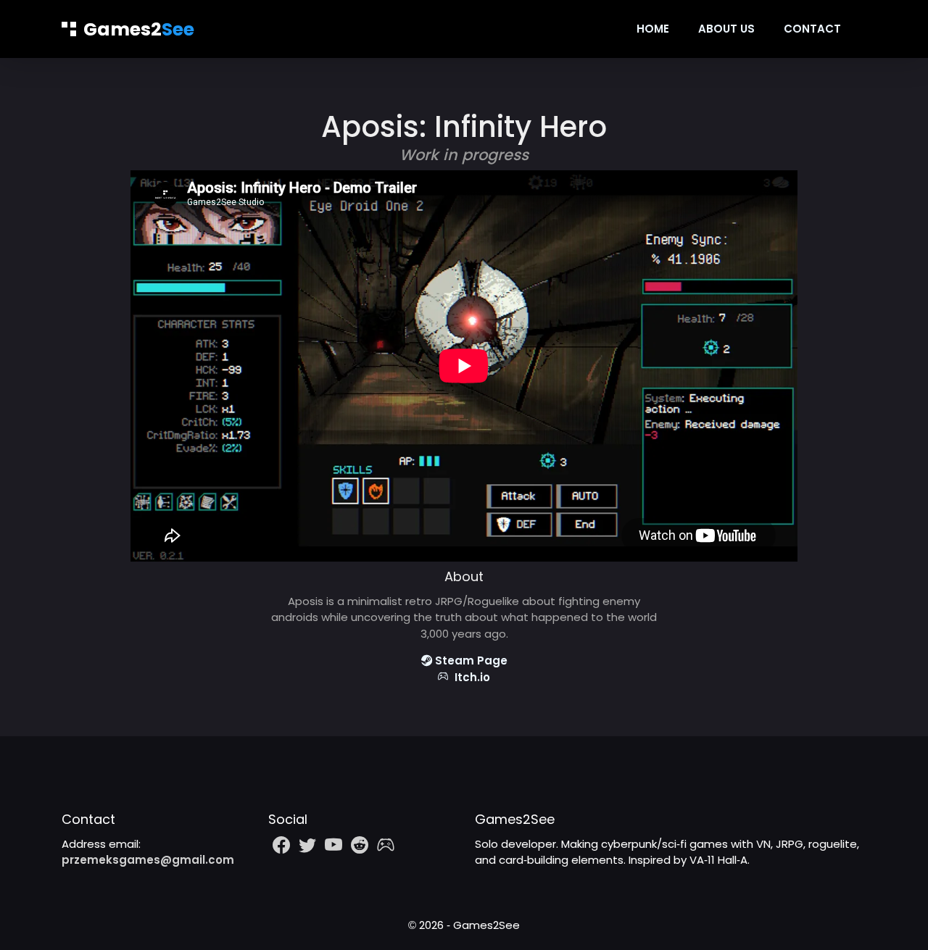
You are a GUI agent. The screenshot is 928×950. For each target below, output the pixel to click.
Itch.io (469, 677)
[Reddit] (360, 845)
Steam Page (470, 660)
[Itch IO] (386, 845)
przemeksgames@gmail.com (148, 860)
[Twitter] (307, 845)
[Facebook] (281, 845)
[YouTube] (333, 845)
